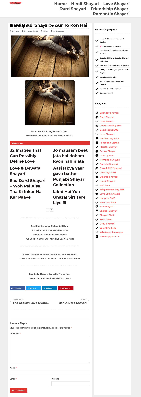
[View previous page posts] (47, 210)
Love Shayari (116, 3)
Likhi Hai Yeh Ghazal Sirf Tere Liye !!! (69, 197)
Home (60, 3)
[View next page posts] (51, 210)
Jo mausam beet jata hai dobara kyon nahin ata (70, 156)
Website (55, 378)
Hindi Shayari (85, 3)
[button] (17, 288)
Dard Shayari (72, 8)
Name (13, 367)
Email (13, 378)
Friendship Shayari (110, 8)
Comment (15, 333)
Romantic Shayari (111, 13)
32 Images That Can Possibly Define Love (25, 156)
